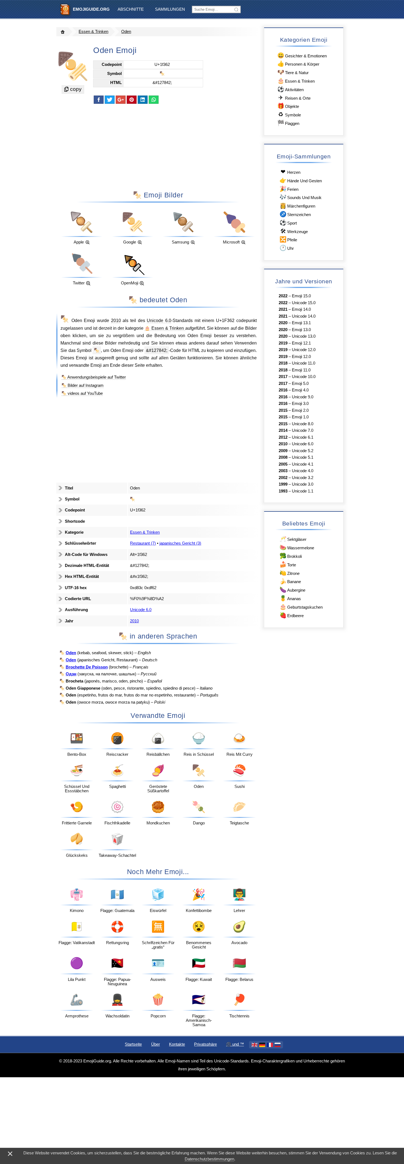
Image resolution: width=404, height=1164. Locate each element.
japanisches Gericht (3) (180, 543)
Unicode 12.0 (304, 350)
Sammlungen (170, 9)
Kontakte (177, 1044)
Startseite (133, 1044)
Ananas (290, 598)
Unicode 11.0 (303, 363)
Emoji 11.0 (301, 370)
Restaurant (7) (143, 543)
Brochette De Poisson (87, 667)
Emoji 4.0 (300, 390)
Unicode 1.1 (302, 491)
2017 (283, 376)
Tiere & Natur (293, 72)
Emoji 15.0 (301, 296)
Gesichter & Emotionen (302, 55)
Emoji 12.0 (301, 356)
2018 (283, 363)
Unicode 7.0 (302, 430)
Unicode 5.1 (302, 457)
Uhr (287, 248)
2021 (283, 309)
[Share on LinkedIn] (143, 100)
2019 (283, 343)
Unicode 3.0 (302, 484)
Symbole (289, 114)
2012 (283, 437)
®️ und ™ (235, 1044)
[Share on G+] (121, 100)
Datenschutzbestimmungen (209, 1159)
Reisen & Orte (294, 97)
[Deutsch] (262, 1045)
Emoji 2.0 (300, 410)
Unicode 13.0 (304, 336)
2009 (283, 451)
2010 (116, 320)
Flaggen (288, 123)
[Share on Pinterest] (132, 100)
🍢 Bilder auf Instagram (83, 385)
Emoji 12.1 (301, 343)
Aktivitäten (290, 89)
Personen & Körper (298, 63)
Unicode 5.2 (302, 451)
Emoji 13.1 (301, 323)
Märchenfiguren (297, 205)
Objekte (288, 106)
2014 (283, 430)
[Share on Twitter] (110, 100)
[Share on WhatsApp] (154, 100)
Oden (126, 31)
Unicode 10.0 (304, 376)
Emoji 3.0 (300, 403)
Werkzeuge (294, 231)
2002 (283, 477)
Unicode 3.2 (302, 477)
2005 (283, 464)
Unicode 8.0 (302, 424)
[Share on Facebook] (99, 100)
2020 (283, 323)
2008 (283, 457)
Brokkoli (291, 556)
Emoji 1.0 (300, 417)
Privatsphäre (205, 1044)
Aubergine (292, 589)
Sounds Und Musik (301, 197)
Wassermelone (297, 547)
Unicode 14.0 (304, 316)
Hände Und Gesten (301, 180)
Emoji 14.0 (301, 309)
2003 (283, 471)
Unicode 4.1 (302, 464)
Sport (288, 222)
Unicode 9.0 (302, 397)
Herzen (290, 172)
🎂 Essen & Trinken (165, 328)
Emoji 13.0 (301, 330)
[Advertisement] (158, 146)
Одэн (71, 674)
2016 (283, 390)
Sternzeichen (295, 214)
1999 (283, 484)
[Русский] (277, 1045)
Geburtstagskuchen (301, 606)
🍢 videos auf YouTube (82, 393)
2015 (283, 410)
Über (155, 1044)
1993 (283, 491)
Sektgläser (293, 539)
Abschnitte (131, 9)
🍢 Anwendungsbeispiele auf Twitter (94, 377)
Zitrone (290, 573)
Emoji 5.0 (300, 383)
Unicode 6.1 (302, 437)
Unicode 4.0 (302, 471)
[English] (254, 1045)
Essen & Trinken (93, 31)
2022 (283, 296)
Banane (290, 581)
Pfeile (288, 239)
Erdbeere (292, 615)
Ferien (289, 189)
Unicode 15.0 (304, 303)
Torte (288, 564)
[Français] (270, 1045)
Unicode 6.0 (159, 320)
